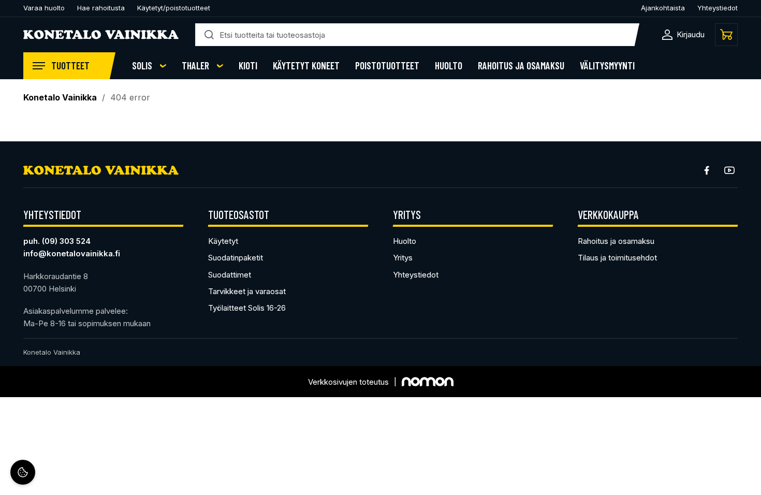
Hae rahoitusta (101, 8)
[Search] (209, 35)
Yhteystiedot (717, 8)
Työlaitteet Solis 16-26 (247, 308)
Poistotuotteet (387, 66)
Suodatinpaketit (235, 258)
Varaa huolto (44, 8)
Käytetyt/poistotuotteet (173, 8)
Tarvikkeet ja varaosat (247, 291)
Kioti (248, 66)
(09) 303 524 (66, 241)
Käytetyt (223, 241)
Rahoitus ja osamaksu (521, 66)
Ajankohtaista (663, 8)
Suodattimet (229, 275)
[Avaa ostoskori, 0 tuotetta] (726, 34)
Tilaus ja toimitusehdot (617, 258)
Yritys (403, 258)
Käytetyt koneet (306, 66)
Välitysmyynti (607, 66)
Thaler (195, 66)
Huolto (448, 66)
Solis (142, 66)
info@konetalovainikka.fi (71, 253)
